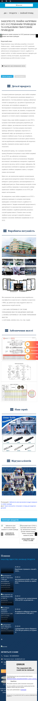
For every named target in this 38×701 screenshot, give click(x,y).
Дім (5, 13)
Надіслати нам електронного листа (14, 66)
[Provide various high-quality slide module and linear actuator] (9, 528)
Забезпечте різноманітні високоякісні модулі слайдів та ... (9, 534)
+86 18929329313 (14, 656)
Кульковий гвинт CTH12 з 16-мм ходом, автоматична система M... (28, 539)
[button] (37, 35)
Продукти (13, 13)
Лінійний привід (26, 13)
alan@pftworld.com (20, 659)
